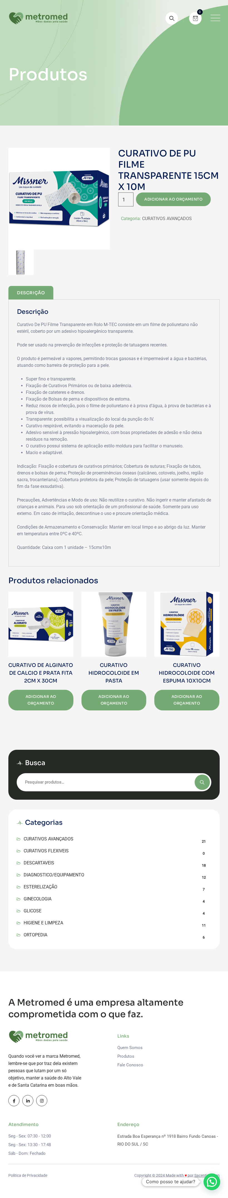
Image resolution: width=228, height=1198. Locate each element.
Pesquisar (202, 782)
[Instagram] (41, 1100)
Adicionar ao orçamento (173, 199)
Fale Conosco (130, 1064)
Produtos (125, 1056)
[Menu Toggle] (214, 18)
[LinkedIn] (27, 1100)
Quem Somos (130, 1047)
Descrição (31, 292)
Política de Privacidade (27, 1175)
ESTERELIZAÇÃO (40, 887)
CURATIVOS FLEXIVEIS (46, 851)
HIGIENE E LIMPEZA (43, 922)
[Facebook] (13, 1100)
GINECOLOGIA (37, 898)
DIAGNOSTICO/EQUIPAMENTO (54, 875)
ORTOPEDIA (35, 934)
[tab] (30, 293)
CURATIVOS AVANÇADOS (167, 218)
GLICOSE (32, 910)
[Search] (171, 18)
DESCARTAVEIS (39, 863)
